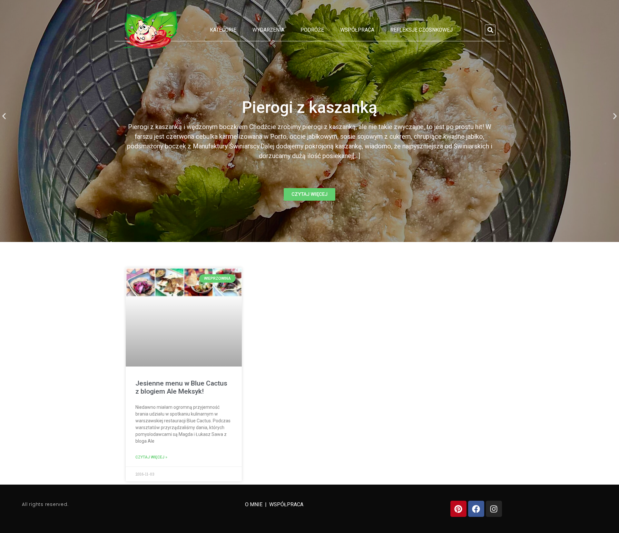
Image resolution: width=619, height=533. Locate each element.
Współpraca (357, 30)
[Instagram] (494, 509)
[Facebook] (476, 509)
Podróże (312, 30)
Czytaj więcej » (151, 457)
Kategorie (223, 30)
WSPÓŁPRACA (286, 504)
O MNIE (254, 504)
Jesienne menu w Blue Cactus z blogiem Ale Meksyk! (181, 387)
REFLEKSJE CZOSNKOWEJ (421, 30)
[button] (490, 30)
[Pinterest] (458, 509)
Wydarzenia (268, 30)
